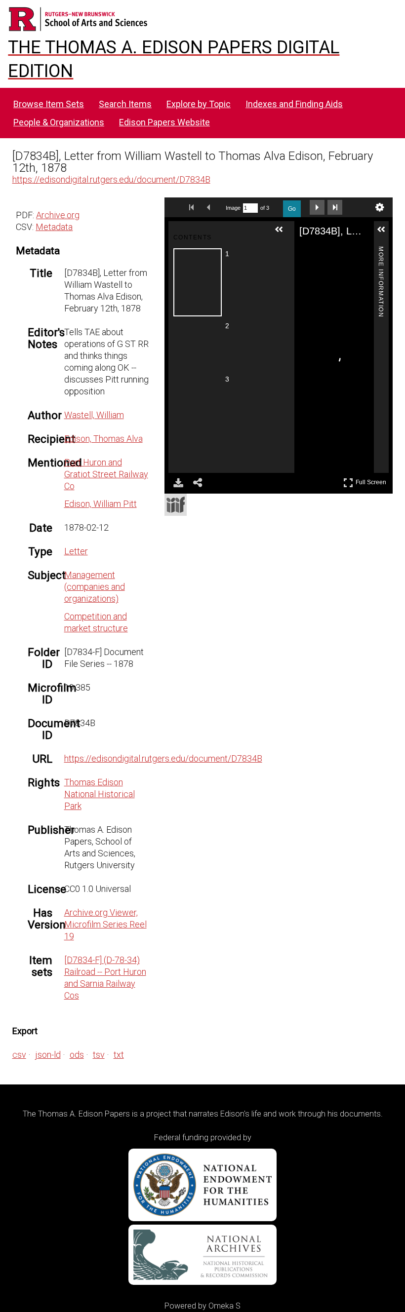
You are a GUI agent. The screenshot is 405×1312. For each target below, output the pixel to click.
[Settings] (380, 207)
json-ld (48, 1054)
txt (119, 1054)
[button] (283, 233)
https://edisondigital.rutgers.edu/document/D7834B (111, 179)
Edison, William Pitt (100, 504)
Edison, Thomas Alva (103, 438)
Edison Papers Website (164, 122)
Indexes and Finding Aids (294, 104)
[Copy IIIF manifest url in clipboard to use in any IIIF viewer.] (175, 505)
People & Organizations (58, 122)
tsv (99, 1054)
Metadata (54, 227)
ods (77, 1054)
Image (233, 208)
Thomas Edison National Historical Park (99, 794)
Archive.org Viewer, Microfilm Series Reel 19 (105, 924)
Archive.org (58, 215)
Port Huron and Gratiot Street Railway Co (106, 474)
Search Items (125, 104)
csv (19, 1054)
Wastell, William (94, 415)
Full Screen (372, 480)
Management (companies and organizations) (94, 587)
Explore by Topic (198, 104)
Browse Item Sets (48, 104)
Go (292, 208)
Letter (76, 551)
